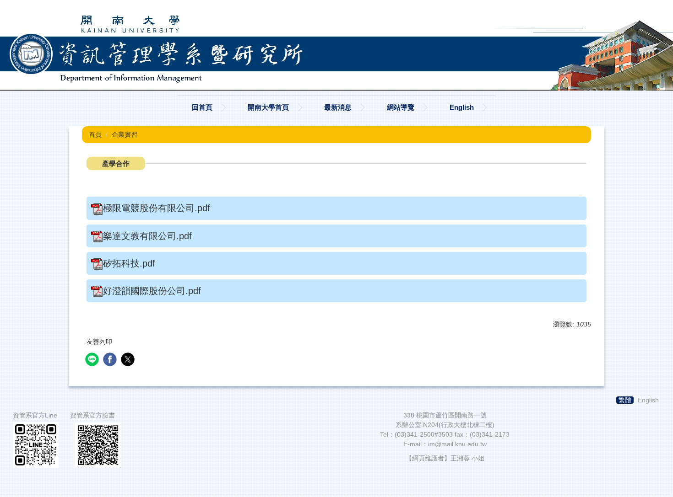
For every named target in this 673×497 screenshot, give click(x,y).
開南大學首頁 (268, 107)
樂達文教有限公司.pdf (147, 236)
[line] (93, 361)
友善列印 (99, 341)
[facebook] (111, 361)
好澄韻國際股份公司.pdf (152, 291)
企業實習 (124, 134)
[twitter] (129, 361)
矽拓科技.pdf (129, 263)
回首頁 (202, 107)
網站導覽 (400, 107)
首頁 (95, 134)
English (462, 107)
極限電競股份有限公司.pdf (156, 208)
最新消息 (338, 107)
